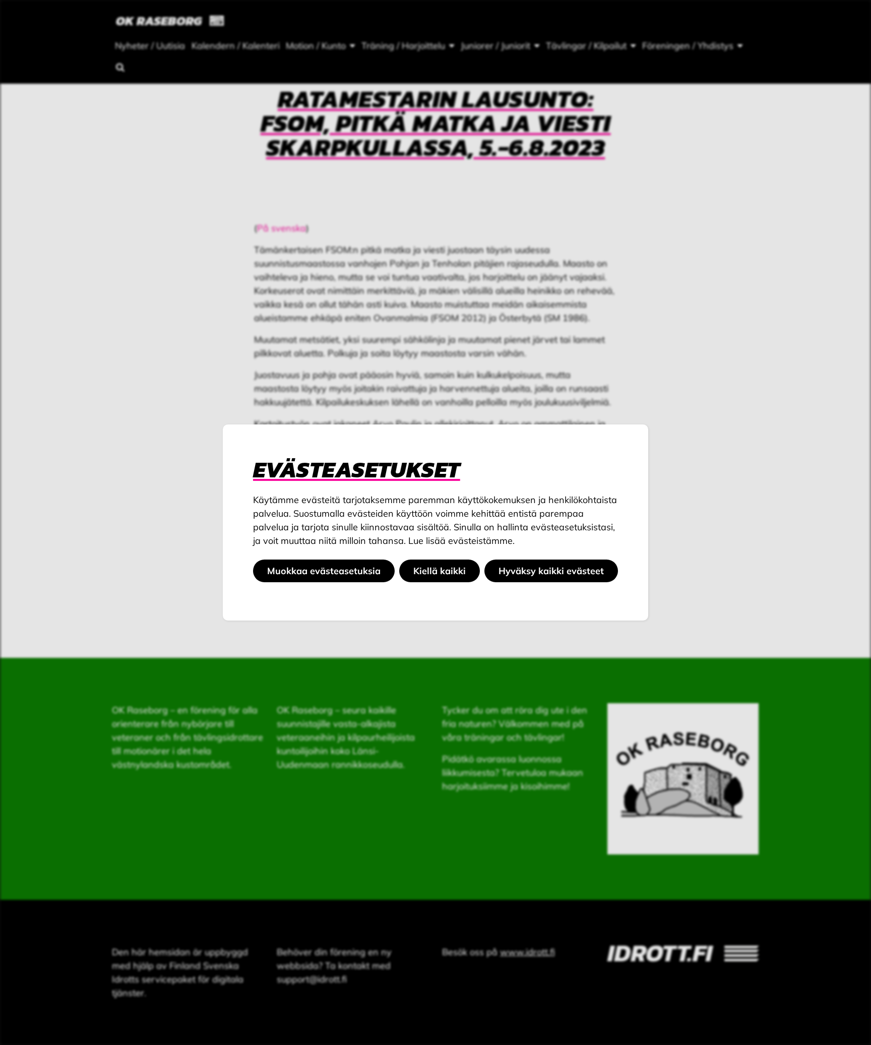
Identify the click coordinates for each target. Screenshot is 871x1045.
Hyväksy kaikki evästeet (551, 571)
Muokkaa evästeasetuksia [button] (324, 571)
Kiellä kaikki (439, 571)
